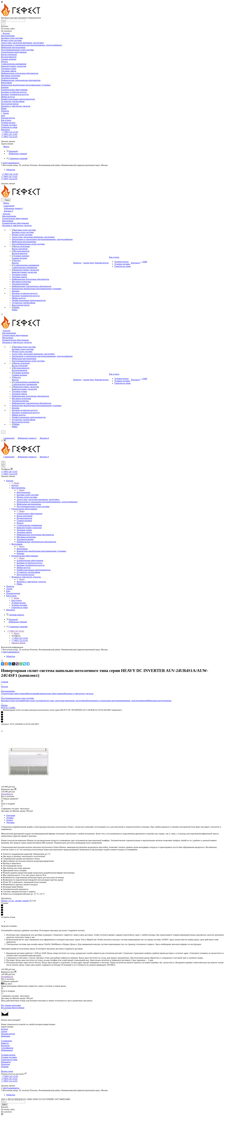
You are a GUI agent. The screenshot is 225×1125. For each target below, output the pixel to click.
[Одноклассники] (6, 663)
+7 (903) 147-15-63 (10, 132)
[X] (13, 663)
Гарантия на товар (9, 1059)
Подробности (7, 794)
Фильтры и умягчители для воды (31, 582)
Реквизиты (6, 1062)
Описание (10, 815)
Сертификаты (7, 1048)
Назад (16, 483)
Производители (8, 1034)
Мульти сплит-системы (33, 700)
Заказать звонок (18, 643)
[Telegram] (28, 663)
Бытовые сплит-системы (12, 700)
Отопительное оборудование (29, 513)
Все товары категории (11, 1005)
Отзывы (9, 818)
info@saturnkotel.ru (11, 163)
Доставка (10, 822)
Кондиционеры (23, 492)
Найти (4, 1105)
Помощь (4, 1067)
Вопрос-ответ (7, 1071)
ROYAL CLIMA (8, 708)
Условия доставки (9, 1057)
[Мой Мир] (9, 663)
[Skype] (24, 663)
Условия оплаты (8, 1055)
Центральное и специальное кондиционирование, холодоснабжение (116, 700)
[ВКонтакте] (2, 663)
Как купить (16, 600)
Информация (7, 1050)
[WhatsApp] (20, 663)
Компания (5, 1036)
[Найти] (3, 23)
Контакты (5, 1045)
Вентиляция (22, 549)
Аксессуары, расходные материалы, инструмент (64, 700)
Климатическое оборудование (30, 560)
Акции (4, 1031)
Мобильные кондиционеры (159, 700)
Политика (5, 1064)
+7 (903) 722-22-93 (9, 137)
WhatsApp (10, 170)
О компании (6, 1041)
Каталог (15, 485)
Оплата (9, 820)
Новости (5, 1043)
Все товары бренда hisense (12, 1008)
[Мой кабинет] (2, 435)
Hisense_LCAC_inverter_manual (15, 901)
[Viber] (17, 663)
